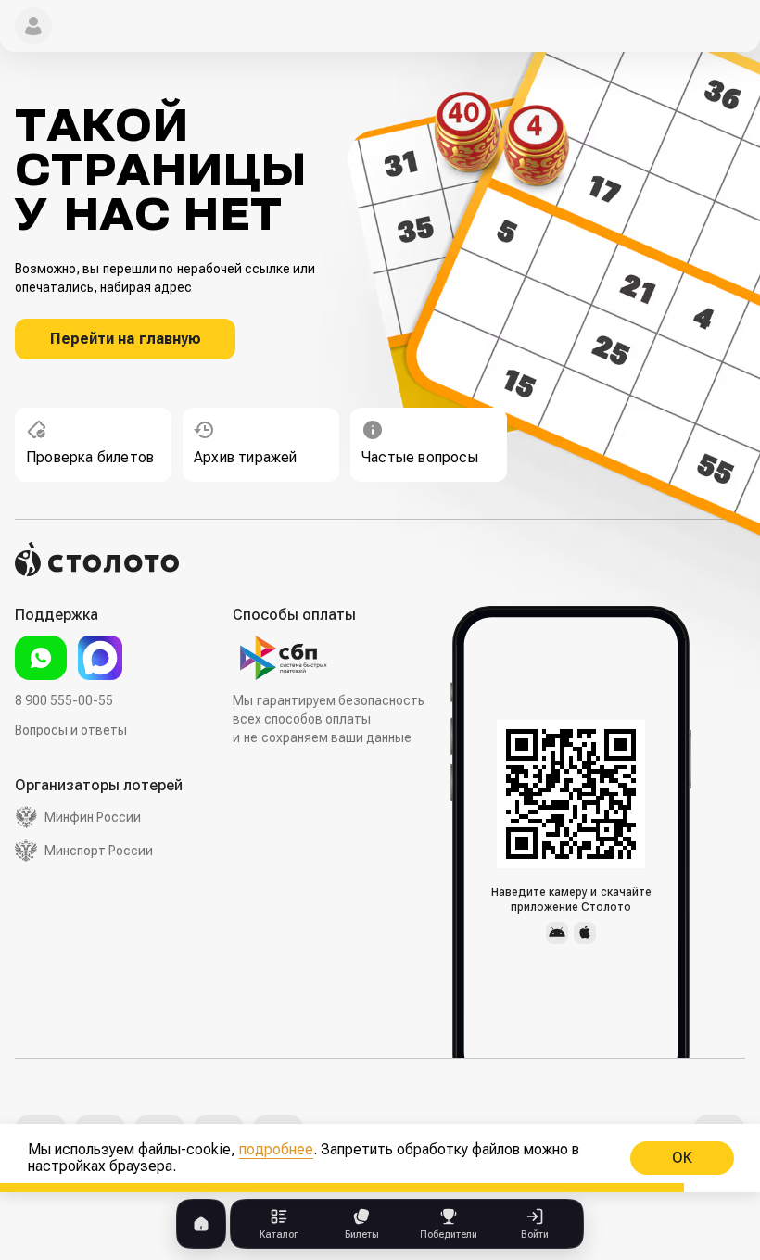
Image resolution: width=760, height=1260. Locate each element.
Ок (682, 1157)
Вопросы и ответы (71, 730)
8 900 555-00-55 (64, 700)
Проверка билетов (90, 457)
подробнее (276, 1149)
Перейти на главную (125, 338)
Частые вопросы (419, 457)
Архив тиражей (246, 457)
